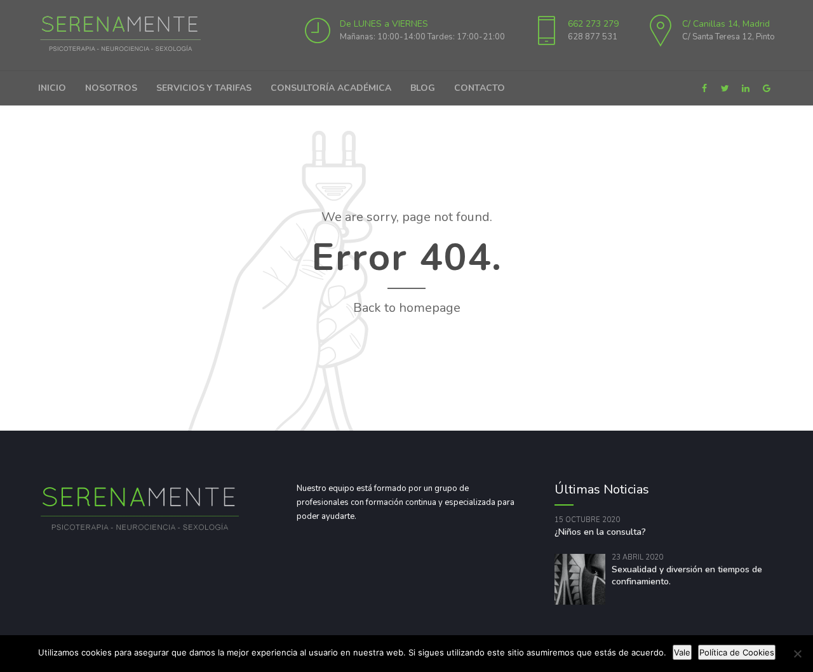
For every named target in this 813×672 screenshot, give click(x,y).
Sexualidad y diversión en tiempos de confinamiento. (687, 575)
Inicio (52, 88)
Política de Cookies (736, 652)
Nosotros (111, 88)
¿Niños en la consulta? (600, 532)
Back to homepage (406, 307)
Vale (682, 652)
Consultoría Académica (331, 88)
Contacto (479, 88)
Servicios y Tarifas (204, 88)
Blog (422, 88)
